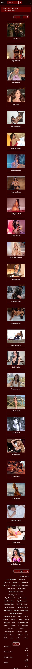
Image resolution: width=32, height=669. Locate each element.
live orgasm (15, 8)
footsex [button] (13, 625)
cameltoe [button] (5, 619)
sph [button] (26, 632)
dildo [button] (13, 622)
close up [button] (13, 619)
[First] (15, 16)
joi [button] (18, 625)
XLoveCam (7, 646)
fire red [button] (22, 607)
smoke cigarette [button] (9, 632)
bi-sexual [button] (16, 613)
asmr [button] (19, 616)
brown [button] (10, 601)
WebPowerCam (8, 652)
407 (27, 648)
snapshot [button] (19, 632)
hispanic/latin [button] (16, 592)
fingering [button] (6, 625)
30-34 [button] (16, 582)
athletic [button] (16, 585)
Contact (16, 668)
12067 (26, 650)
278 (27, 659)
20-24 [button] (22, 579)
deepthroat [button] (7, 622)
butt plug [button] (26, 616)
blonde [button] (22, 604)
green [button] (22, 601)
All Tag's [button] (16, 644)
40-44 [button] (6, 585)
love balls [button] (10, 628)
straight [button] (9, 616)
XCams (6, 663)
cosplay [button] (20, 619)
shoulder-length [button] (21, 610)
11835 (26, 661)
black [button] (10, 598)
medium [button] (11, 589)
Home (4, 8)
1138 (26, 666)
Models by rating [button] (25, 576)
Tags (9, 8)
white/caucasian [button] (16, 595)
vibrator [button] (6, 638)
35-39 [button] (25, 582)
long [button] (8, 610)
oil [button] (16, 628)
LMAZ (3, 2)
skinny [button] (21, 589)
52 (27, 664)
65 (27, 655)
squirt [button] (5, 635)
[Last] (27, 16)
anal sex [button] (18, 638)
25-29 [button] (7, 582)
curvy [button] (25, 585)
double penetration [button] (23, 622)
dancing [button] (27, 619)
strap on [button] (12, 635)
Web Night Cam (8, 657)
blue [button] (22, 598)
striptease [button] (19, 635)
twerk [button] (26, 635)
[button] (11, 579)
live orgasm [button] (25, 625)
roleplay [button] (22, 628)
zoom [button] (12, 638)
